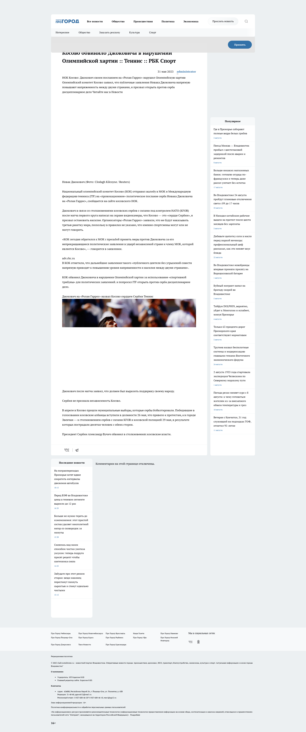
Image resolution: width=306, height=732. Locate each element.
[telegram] (78, 450)
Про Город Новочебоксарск (90, 633)
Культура (134, 32)
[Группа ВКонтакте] (190, 642)
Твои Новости (84, 644)
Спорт (152, 32)
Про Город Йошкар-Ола (61, 637)
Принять (240, 44)
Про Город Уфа (139, 637)
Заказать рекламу (109, 32)
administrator (186, 71)
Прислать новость (223, 21)
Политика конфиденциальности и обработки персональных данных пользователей (88, 707)
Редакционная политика (62, 656)
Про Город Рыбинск (114, 637)
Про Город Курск (85, 637)
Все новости (95, 21)
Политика (168, 21)
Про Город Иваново (169, 633)
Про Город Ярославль (115, 633)
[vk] (67, 450)
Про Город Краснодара (116, 644)
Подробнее (135, 715)
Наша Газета (138, 633)
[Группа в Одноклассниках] (198, 642)
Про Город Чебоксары (61, 633)
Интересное (62, 32)
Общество (118, 21)
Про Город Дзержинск (61, 644)
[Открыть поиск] (246, 21)
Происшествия (143, 21)
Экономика (190, 21)
